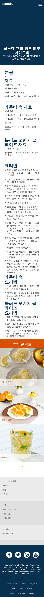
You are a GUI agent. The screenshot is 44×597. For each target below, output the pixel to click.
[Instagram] (27, 554)
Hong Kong (21, 593)
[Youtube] (36, 554)
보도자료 (6, 529)
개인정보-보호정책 (9, 510)
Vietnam (29, 589)
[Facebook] (9, 554)
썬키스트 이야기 (9, 534)
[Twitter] (18, 554)
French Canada (12, 584)
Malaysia (23, 584)
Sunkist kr (11, 4)
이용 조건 (6, 514)
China (12, 593)
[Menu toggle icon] (40, 4)
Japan (13, 589)
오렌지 (5, 486)
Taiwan (31, 593)
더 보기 (22, 466)
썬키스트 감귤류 (9, 481)
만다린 (5, 494)
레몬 (4, 490)
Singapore (33, 584)
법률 (4, 505)
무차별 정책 (7, 518)
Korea (21, 589)
